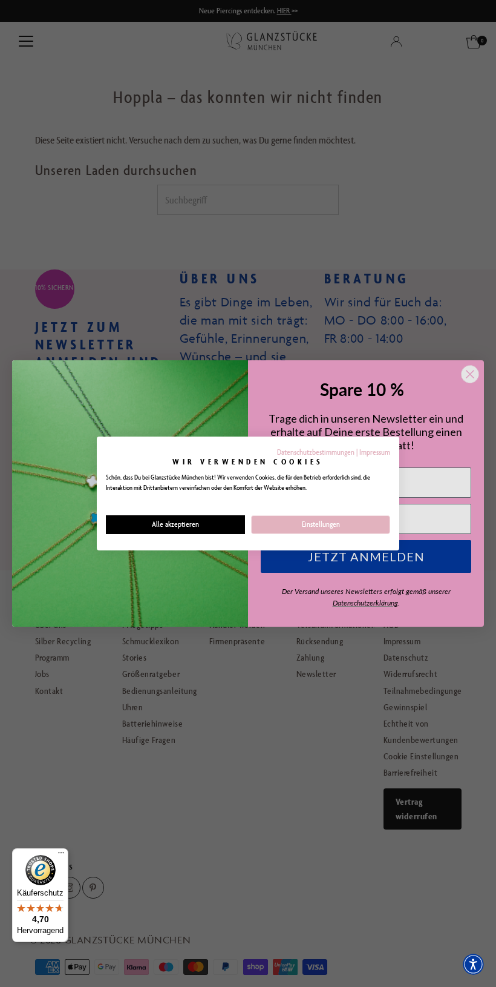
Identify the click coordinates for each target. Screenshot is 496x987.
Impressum (374, 452)
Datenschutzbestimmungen (315, 452)
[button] (473, 964)
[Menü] (61, 855)
